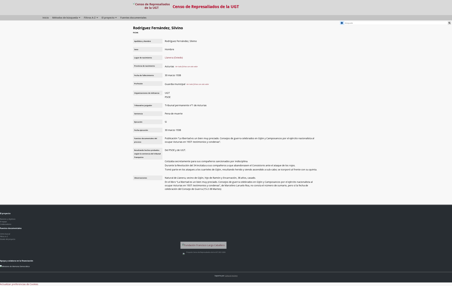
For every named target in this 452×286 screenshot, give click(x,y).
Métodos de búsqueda (65, 17)
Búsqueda (449, 23)
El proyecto (108, 17)
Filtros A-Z (90, 17)
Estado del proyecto (7, 239)
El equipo (3, 221)
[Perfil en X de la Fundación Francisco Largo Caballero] (184, 252)
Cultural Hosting (231, 275)
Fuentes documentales (133, 17)
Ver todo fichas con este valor (186, 66)
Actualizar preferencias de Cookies (19, 284)
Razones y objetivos (7, 219)
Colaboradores (5, 224)
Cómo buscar (5, 234)
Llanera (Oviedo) (174, 57)
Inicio (45, 17)
